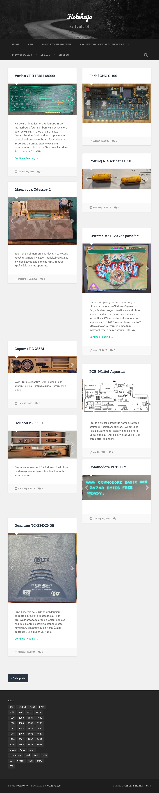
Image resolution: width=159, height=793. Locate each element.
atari (32, 750)
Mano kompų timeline (57, 44)
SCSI (44, 755)
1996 (12, 739)
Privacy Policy (22, 54)
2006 (30, 739)
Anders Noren (134, 785)
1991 (12, 734)
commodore (15, 755)
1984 (21, 723)
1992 (21, 734)
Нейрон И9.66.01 (29, 423)
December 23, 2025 (27, 272)
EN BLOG (64, 54)
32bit (41, 707)
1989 (30, 728)
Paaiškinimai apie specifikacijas (102, 44)
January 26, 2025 (101, 545)
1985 (30, 723)
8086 (30, 744)
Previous (11, 98)
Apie (31, 44)
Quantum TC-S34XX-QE (34, 525)
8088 (39, 744)
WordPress (54, 785)
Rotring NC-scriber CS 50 (110, 161)
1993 (30, 734)
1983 (12, 723)
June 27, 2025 (100, 350)
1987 (12, 728)
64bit (12, 712)
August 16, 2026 (26, 170)
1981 (30, 718)
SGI (11, 761)
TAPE (39, 761)
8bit (11, 707)
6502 (21, 744)
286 (21, 712)
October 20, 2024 (26, 661)
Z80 (11, 766)
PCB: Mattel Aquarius (107, 371)
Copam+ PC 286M (29, 348)
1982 (39, 718)
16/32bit (22, 707)
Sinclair (20, 761)
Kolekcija (79, 16)
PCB (36, 755)
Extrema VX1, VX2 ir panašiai (114, 235)
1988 (21, 728)
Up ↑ (148, 785)
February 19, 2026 (102, 216)
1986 (39, 723)
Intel (27, 755)
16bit (32, 707)
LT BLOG (45, 54)
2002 (21, 739)
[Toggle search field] (146, 55)
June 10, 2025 (25, 407)
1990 (39, 728)
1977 (29, 712)
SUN (30, 761)
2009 (12, 744)
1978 (38, 712)
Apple (22, 750)
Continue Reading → (26, 156)
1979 (12, 718)
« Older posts (18, 678)
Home (16, 44)
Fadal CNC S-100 (103, 75)
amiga (13, 750)
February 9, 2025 (26, 488)
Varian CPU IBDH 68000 (35, 75)
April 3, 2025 (99, 450)
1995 (39, 734)
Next (72, 98)
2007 (39, 739)
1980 (21, 718)
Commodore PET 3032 (107, 467)
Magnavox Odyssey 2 (33, 189)
